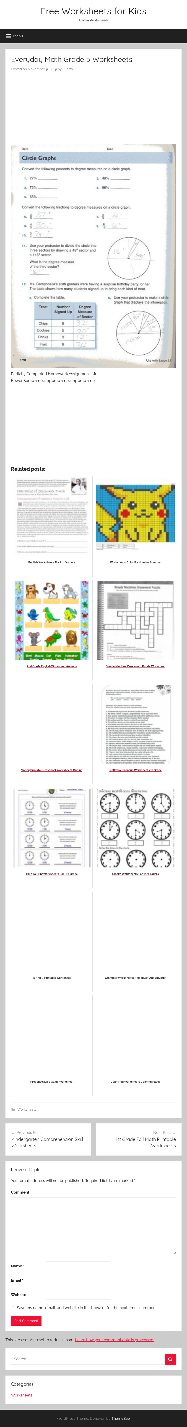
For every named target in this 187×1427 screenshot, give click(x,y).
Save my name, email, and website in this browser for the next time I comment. (87, 1307)
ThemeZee (121, 1418)
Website (18, 1294)
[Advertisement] (93, 106)
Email (17, 1280)
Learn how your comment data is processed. (114, 1339)
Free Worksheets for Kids (93, 11)
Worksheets (26, 1109)
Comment (21, 1192)
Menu (18, 35)
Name (17, 1266)
